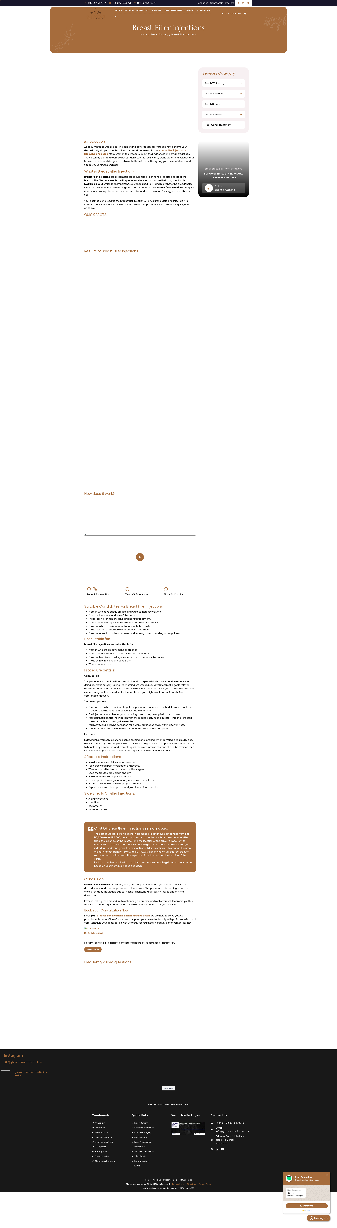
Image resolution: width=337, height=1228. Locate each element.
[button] (307, 1205)
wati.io (309, 1210)
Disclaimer (192, 1184)
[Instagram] (217, 1149)
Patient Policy (205, 1184)
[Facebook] (212, 1149)
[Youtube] (222, 1149)
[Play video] (140, 557)
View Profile (93, 949)
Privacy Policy (178, 1184)
